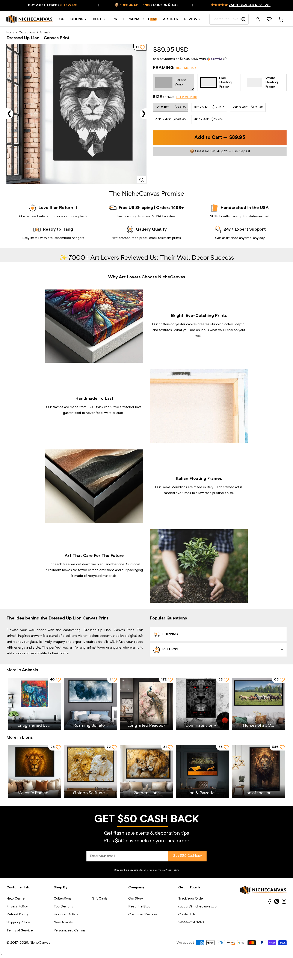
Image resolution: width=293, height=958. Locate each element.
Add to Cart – (219, 137)
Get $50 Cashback (187, 856)
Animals (45, 32)
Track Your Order (191, 898)
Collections (71, 19)
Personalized (136, 19)
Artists (170, 19)
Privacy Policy (171, 870)
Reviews (192, 19)
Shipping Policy (18, 922)
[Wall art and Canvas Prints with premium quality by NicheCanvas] (29, 19)
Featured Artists (66, 914)
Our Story (135, 898)
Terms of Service (154, 870)
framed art (231, 487)
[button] (220, 59)
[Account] (257, 19)
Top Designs (63, 906)
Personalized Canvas (69, 930)
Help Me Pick (186, 68)
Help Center (16, 898)
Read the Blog (139, 906)
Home (10, 32)
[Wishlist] (269, 19)
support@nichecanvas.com (198, 906)
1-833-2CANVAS (191, 922)
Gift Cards (99, 898)
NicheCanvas (40, 943)
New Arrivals (63, 922)
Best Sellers (105, 19)
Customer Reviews (143, 914)
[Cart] (281, 19)
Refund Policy (17, 914)
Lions (27, 738)
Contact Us (186, 914)
